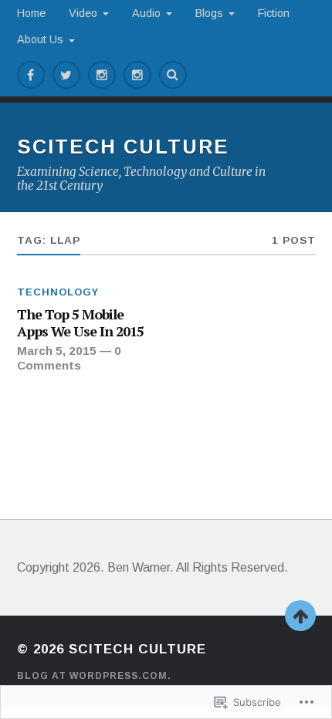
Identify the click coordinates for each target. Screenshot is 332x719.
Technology (58, 292)
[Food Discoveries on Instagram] (137, 75)
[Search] (173, 75)
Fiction (274, 13)
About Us (40, 39)
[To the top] (300, 615)
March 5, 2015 (57, 350)
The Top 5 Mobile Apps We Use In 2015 (80, 322)
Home (31, 13)
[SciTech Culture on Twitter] (66, 75)
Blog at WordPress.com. (94, 675)
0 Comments (69, 357)
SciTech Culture (123, 146)
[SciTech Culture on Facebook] (31, 75)
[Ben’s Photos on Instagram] (102, 75)
